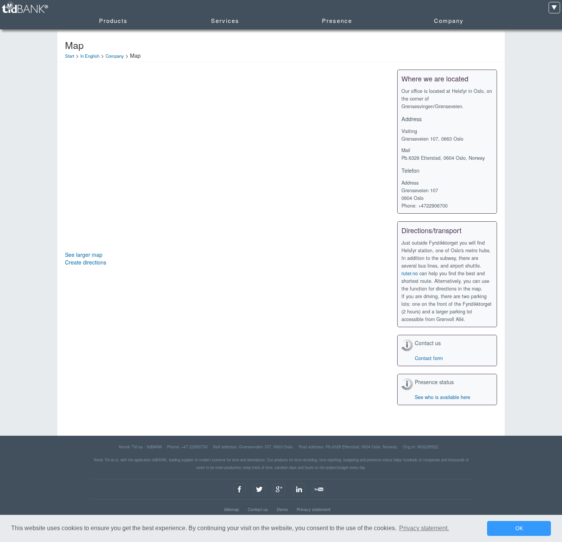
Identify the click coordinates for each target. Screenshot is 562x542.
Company (115, 56)
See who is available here (442, 397)
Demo (282, 509)
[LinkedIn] (299, 495)
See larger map (83, 254)
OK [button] (519, 528)
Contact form (429, 358)
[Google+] (279, 495)
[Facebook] (239, 495)
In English (89, 56)
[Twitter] (259, 495)
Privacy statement (313, 509)
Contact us (258, 509)
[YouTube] (319, 495)
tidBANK (24, 7)
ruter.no (409, 273)
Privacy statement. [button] (424, 528)
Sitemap (231, 509)
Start (69, 56)
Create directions (85, 262)
